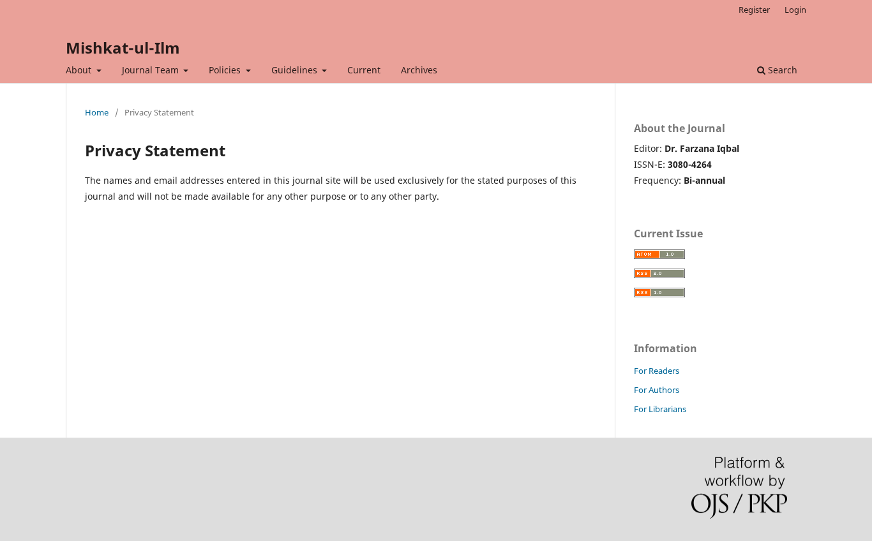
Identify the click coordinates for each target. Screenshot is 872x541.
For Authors (656, 390)
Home (97, 112)
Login (795, 9)
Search (781, 70)
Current (363, 70)
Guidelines (295, 70)
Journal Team (151, 70)
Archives (419, 70)
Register (754, 9)
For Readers (656, 370)
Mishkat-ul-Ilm (123, 47)
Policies (226, 70)
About (80, 70)
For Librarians (660, 409)
